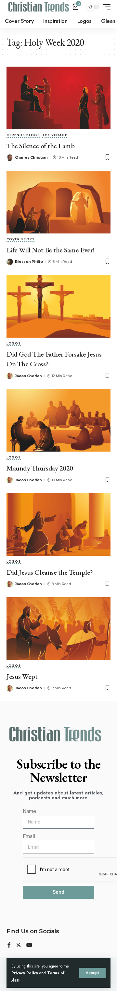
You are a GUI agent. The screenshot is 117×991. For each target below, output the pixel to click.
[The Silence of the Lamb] (58, 98)
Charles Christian (31, 157)
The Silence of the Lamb (40, 146)
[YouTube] (29, 945)
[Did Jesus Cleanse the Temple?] (58, 524)
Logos (13, 344)
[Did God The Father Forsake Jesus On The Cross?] (58, 306)
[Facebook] (9, 945)
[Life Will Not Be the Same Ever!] (58, 202)
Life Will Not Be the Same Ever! (50, 250)
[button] (92, 973)
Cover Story (20, 240)
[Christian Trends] (38, 6)
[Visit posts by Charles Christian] (9, 157)
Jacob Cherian (28, 376)
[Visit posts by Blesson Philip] (9, 262)
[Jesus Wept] (58, 628)
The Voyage (54, 135)
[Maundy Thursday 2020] (58, 420)
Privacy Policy (24, 973)
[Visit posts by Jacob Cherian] (9, 376)
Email (29, 836)
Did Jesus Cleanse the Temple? (49, 572)
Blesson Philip (29, 261)
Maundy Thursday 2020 (39, 468)
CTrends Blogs (23, 135)
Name (29, 811)
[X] (18, 945)
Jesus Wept (21, 676)
